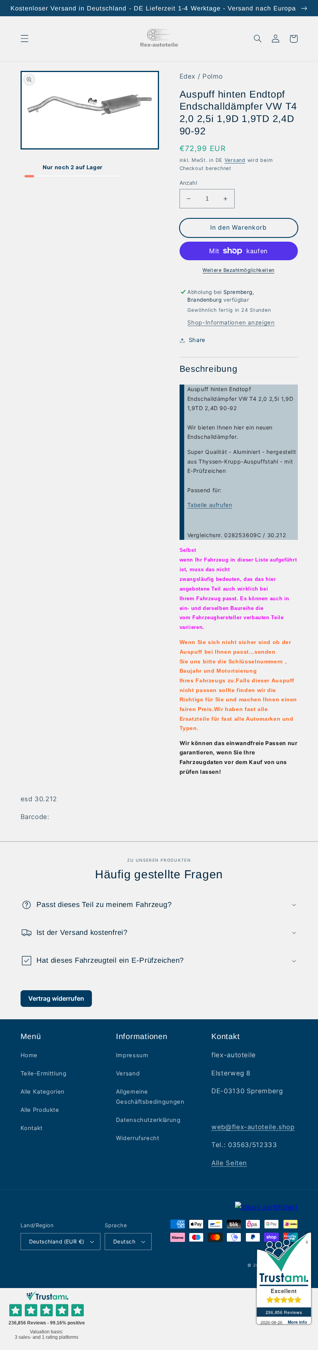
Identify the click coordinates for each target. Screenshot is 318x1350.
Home (29, 1055)
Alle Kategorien (43, 1091)
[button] (24, 39)
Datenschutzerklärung (148, 1119)
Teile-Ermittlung (44, 1073)
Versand (235, 160)
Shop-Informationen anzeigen (231, 322)
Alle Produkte (40, 1109)
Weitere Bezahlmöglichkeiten (238, 270)
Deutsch (124, 1241)
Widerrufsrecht (137, 1138)
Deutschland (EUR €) (57, 1241)
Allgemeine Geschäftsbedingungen (150, 1096)
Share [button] (197, 340)
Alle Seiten (229, 1163)
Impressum (132, 1055)
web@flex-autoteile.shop (253, 1127)
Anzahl (188, 183)
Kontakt (32, 1128)
